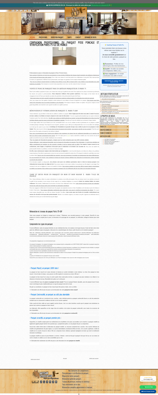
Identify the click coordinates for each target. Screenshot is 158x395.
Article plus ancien (93, 358)
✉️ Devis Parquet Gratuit (147, 391)
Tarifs (69, 37)
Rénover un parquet (109, 140)
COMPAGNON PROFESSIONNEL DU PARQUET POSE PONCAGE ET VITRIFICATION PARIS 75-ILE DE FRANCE (64, 43)
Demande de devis (90, 37)
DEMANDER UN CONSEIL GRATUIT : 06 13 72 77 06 (114, 81)
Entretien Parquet (57, 37)
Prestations (43, 37)
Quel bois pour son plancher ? (112, 141)
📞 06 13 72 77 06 (148, 387)
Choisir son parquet (109, 142)
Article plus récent (35, 359)
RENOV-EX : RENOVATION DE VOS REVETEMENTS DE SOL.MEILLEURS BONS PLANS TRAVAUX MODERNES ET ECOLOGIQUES (92, 390)
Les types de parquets (110, 139)
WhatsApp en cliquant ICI (100, 5)
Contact (78, 37)
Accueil (32, 37)
